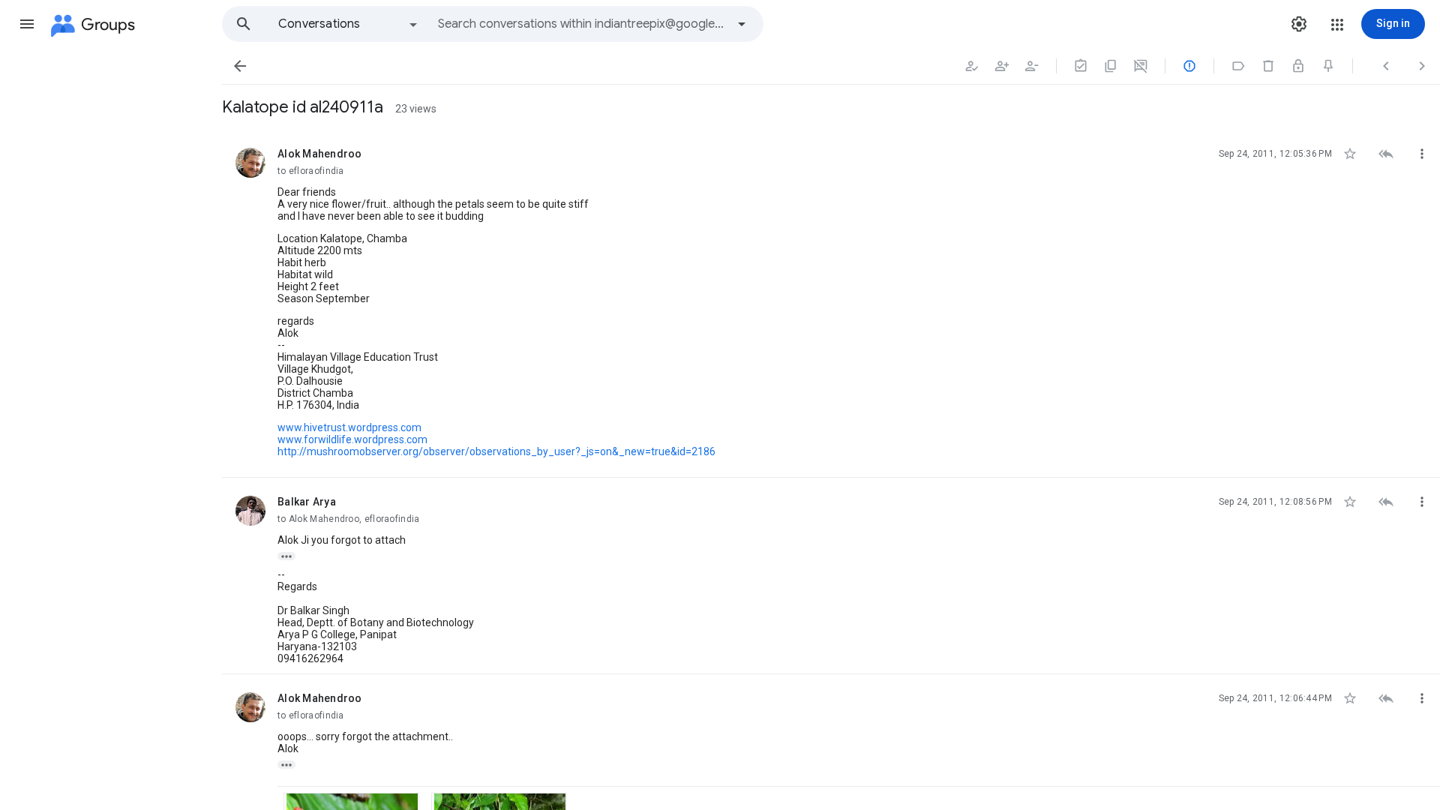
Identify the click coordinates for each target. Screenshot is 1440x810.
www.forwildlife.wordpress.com (353, 440)
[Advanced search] (742, 24)
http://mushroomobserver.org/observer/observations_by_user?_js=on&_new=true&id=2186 (497, 452)
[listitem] (831, 304)
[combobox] (582, 24)
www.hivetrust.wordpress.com (350, 428)
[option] (348, 24)
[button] (27, 24)
